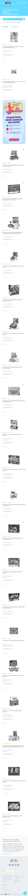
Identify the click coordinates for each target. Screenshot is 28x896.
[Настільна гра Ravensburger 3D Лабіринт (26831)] (14, 666)
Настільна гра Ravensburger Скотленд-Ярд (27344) (14, 781)
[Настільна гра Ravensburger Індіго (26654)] (14, 631)
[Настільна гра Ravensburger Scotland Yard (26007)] (14, 460)
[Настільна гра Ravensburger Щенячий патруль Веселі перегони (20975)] (14, 223)
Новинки (16, 878)
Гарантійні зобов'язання (8, 879)
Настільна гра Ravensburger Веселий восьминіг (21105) (12, 300)
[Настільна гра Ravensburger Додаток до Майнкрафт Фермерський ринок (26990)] (14, 736)
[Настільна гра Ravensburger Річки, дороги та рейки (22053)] (14, 391)
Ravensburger (9, 50)
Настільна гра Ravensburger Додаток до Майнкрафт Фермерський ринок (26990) (13, 746)
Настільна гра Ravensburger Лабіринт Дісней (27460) (12, 816)
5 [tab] (16, 261)
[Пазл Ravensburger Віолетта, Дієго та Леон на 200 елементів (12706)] (14, 72)
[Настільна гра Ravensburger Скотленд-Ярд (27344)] (14, 771)
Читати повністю (7, 853)
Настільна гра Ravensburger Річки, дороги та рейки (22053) (14, 401)
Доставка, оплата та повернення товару (7, 878)
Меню (3, 3)
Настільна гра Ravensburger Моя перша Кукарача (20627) (13, 166)
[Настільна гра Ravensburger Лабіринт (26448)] (14, 562)
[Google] (8, 871)
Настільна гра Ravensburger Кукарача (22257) (13, 435)
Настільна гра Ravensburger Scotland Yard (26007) (14, 470)
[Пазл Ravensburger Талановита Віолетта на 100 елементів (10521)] (14, 37)
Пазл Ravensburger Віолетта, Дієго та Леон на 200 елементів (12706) (14, 82)
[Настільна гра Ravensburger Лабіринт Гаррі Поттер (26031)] (14, 495)
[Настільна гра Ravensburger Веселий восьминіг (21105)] (14, 290)
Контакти (5, 887)
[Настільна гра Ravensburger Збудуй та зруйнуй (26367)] (14, 528)
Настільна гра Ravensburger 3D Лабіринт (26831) (13, 676)
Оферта (4, 881)
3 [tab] (14, 533)
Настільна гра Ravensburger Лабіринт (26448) (12, 572)
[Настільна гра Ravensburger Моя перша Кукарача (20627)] (14, 155)
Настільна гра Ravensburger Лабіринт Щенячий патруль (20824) (12, 199)
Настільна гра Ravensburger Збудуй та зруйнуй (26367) (13, 539)
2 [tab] (13, 533)
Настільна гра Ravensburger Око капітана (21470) (14, 334)
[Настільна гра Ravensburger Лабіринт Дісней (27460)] (14, 806)
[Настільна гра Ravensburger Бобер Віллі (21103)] (14, 256)
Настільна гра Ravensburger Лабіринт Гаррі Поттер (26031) (14, 505)
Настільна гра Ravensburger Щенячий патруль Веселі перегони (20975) (12, 233)
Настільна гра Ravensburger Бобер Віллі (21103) (13, 267)
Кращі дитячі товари (19, 877)
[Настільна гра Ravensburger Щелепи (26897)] (14, 701)
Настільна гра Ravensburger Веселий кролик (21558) (12, 368)
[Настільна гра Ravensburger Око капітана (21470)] (14, 324)
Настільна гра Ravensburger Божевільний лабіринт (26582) (14, 607)
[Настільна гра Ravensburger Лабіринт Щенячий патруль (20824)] (14, 189)
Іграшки (5, 6)
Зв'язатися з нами (6, 889)
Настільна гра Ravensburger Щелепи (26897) (12, 711)
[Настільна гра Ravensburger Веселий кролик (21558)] (14, 357)
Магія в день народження (17, 881)
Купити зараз (14, 139)
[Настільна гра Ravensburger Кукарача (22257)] (14, 425)
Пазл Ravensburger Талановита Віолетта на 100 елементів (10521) (13, 47)
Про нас (4, 886)
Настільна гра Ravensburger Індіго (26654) (14, 640)
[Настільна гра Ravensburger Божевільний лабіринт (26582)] (14, 597)
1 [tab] (11, 261)
